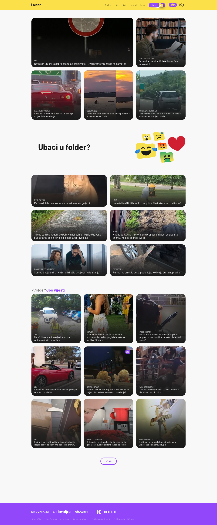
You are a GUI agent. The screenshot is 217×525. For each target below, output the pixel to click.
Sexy (142, 5)
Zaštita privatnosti (101, 519)
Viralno (108, 5)
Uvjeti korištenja (80, 519)
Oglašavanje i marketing (57, 519)
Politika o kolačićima (124, 519)
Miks (117, 5)
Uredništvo (36, 519)
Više (109, 461)
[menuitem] (182, 5)
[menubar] (182, 5)
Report (133, 5)
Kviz (124, 5)
